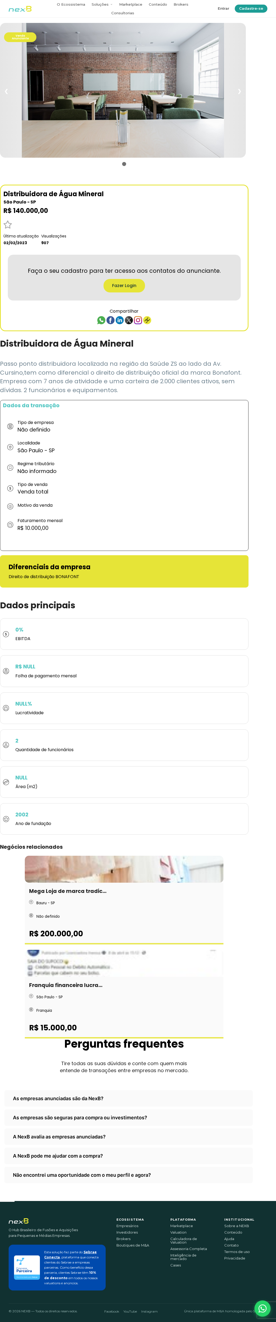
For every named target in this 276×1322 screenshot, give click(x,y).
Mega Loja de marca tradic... (67, 891)
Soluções (100, 4)
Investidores (127, 1232)
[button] (262, 1308)
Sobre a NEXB (236, 1226)
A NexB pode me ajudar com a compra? (58, 1156)
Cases (175, 1265)
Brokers (181, 4)
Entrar (223, 8)
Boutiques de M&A (132, 1245)
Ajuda (229, 1239)
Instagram (149, 1311)
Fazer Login (124, 285)
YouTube (130, 1311)
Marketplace (130, 4)
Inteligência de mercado (183, 1257)
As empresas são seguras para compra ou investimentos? (80, 1117)
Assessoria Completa (188, 1249)
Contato (231, 1245)
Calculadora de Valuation (183, 1240)
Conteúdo (158, 4)
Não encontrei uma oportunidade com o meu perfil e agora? (82, 1175)
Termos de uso (237, 1252)
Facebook (111, 1311)
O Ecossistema (71, 4)
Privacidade (234, 1258)
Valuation (178, 1232)
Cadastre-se (251, 8)
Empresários (127, 1226)
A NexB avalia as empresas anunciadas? (59, 1137)
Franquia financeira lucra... (65, 985)
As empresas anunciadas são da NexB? (58, 1098)
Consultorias (122, 13)
